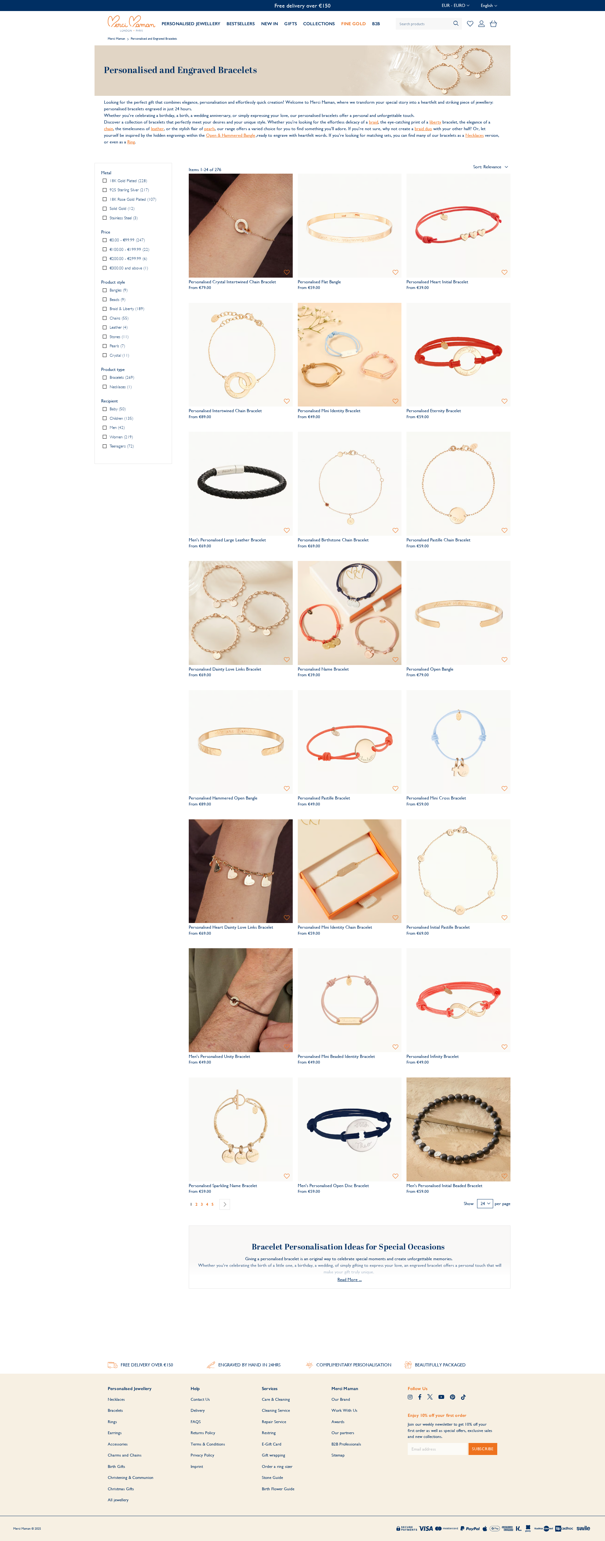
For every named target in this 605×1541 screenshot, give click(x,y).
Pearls (117, 346)
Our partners (342, 1432)
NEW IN (269, 23)
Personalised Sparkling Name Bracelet (223, 1185)
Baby (117, 409)
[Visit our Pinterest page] (452, 1397)
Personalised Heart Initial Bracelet (437, 281)
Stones (118, 336)
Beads (117, 299)
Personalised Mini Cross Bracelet (436, 797)
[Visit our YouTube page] (441, 1397)
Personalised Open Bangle (429, 669)
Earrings (115, 1432)
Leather (118, 327)
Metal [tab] (106, 172)
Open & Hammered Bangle (230, 135)
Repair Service (274, 1421)
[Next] (224, 1204)
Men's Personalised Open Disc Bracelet (333, 1185)
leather (157, 128)
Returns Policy (203, 1432)
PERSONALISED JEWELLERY (191, 23)
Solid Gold (121, 208)
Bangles (118, 290)
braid (373, 121)
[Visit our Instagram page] (410, 1397)
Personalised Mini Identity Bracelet (329, 410)
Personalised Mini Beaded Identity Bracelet (336, 1056)
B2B (376, 23)
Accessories (118, 1444)
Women (121, 437)
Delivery (198, 1410)
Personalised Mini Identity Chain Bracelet (335, 927)
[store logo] (131, 23)
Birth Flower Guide (278, 1488)
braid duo (423, 128)
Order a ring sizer (277, 1466)
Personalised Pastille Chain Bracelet (438, 539)
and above (128, 268)
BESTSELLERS (241, 23)
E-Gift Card (271, 1444)
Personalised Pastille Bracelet (324, 797)
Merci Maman (116, 38)
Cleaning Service (276, 1410)
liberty (435, 121)
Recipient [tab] (109, 401)
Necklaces (474, 135)
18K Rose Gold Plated (132, 199)
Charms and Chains (124, 1455)
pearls (209, 128)
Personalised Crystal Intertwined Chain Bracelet (232, 281)
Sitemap (338, 1455)
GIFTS (290, 23)
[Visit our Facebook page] (420, 1397)
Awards (337, 1421)
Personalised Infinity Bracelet (432, 1056)
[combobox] (429, 24)
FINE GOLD (353, 23)
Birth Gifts (116, 1466)
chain (108, 128)
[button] (456, 5)
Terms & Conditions (208, 1444)
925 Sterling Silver (129, 190)
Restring (269, 1432)
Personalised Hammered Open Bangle (223, 797)
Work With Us (344, 1410)
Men (117, 427)
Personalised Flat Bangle (319, 281)
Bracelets (121, 377)
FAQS (196, 1421)
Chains (118, 318)
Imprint (197, 1466)
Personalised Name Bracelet (323, 669)
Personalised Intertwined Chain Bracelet (225, 410)
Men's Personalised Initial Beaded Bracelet (444, 1185)
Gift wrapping (273, 1455)
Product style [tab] (113, 282)
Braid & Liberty (126, 309)
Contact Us (200, 1399)
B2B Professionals (346, 1444)
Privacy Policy (202, 1455)
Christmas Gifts (121, 1488)
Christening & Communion (130, 1477)
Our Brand (340, 1399)
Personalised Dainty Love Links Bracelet (225, 669)
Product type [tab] (113, 369)
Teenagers (121, 446)
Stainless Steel (123, 218)
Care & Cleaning (276, 1399)
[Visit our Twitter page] (430, 1397)
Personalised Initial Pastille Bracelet (438, 927)
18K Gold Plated (128, 180)
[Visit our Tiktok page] (463, 1397)
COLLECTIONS (319, 23)
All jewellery (118, 1500)
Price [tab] (105, 232)
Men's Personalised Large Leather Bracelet (227, 539)
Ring (131, 141)
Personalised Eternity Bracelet (433, 410)
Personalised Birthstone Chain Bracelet (333, 539)
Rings (112, 1421)
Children (121, 418)
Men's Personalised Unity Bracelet (219, 1056)
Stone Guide (272, 1477)
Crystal (119, 355)
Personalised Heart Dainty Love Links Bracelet (231, 927)
